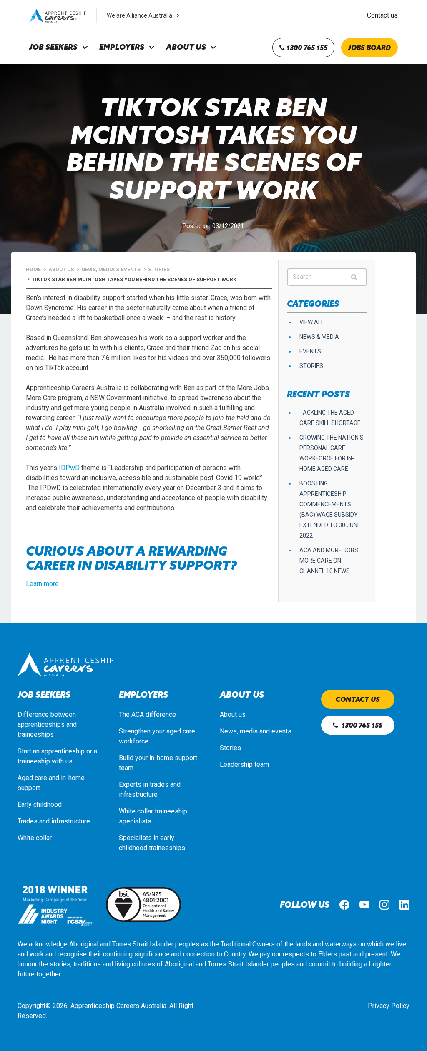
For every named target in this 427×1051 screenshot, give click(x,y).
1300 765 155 (306, 47)
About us (233, 714)
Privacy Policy (388, 1006)
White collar (35, 838)
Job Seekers (53, 47)
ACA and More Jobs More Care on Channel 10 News (328, 560)
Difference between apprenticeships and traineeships (47, 724)
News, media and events (255, 731)
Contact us (382, 15)
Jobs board (369, 47)
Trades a (30, 821)
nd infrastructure (66, 821)
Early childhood (40, 804)
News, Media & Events (111, 270)
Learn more (42, 584)
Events (310, 351)
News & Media (319, 336)
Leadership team (244, 764)
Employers (121, 47)
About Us (186, 47)
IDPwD (69, 468)
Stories (159, 270)
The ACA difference (147, 714)
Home (33, 270)
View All (311, 322)
